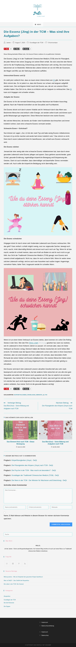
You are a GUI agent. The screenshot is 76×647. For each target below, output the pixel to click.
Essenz (24, 394)
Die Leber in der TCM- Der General (14, 584)
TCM (46, 394)
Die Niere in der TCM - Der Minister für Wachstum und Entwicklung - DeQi (39, 480)
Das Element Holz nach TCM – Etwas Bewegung (20, 443)
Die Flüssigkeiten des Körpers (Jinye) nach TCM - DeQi (32, 465)
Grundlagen (31, 394)
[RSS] (25, 563)
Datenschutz (45, 635)
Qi (54, 80)
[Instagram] (7, 563)
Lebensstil (39, 394)
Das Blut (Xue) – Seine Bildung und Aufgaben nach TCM (55, 443)
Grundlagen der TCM (36, 42)
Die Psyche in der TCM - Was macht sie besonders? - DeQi (34, 470)
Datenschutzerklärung (47, 626)
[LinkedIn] (13, 563)
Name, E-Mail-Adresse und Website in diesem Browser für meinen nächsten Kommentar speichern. (36, 517)
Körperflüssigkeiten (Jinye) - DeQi (24, 460)
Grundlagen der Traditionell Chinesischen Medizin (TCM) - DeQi (35, 475)
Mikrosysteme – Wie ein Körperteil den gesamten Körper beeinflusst (23, 577)
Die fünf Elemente (9, 602)
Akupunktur (18, 394)
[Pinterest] (19, 563)
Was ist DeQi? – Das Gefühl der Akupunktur (16, 580)
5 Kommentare (52, 42)
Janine (8, 42)
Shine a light (33, 343)
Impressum (44, 622)
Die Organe (7, 606)
